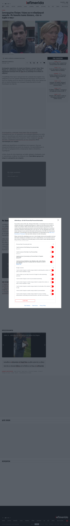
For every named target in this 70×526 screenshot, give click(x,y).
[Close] (58, 220)
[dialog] (35, 263)
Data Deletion (27, 305)
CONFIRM (25, 300)
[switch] (52, 247)
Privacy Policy (43, 305)
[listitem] (35, 244)
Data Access (35, 305)
